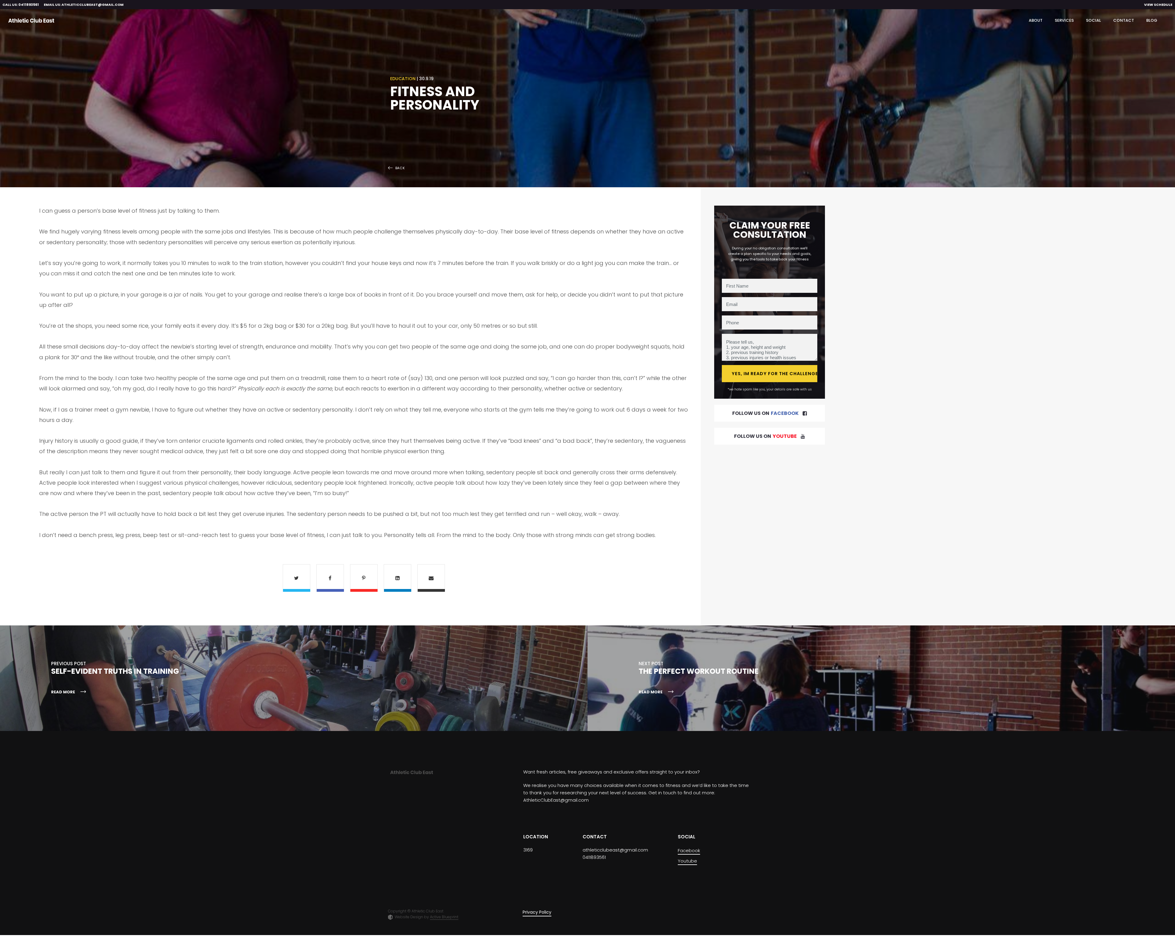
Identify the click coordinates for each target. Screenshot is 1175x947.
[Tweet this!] (296, 578)
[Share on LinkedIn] (397, 578)
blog (1151, 20)
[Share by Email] (431, 578)
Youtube (687, 861)
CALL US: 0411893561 (20, 4)
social (1093, 20)
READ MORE (63, 692)
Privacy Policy (537, 912)
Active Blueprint (444, 916)
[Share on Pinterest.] (364, 578)
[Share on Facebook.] (330, 578)
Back (400, 168)
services (1064, 20)
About (1036, 20)
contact (1123, 20)
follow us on (765, 413)
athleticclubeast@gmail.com (615, 850)
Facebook (689, 850)
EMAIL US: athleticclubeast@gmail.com (84, 4)
